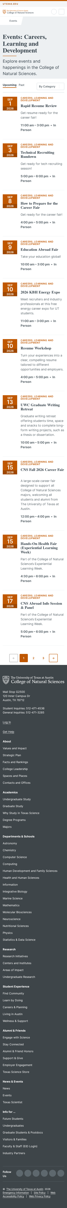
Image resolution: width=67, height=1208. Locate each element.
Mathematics (11, 905)
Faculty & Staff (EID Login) (20, 1146)
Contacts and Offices (16, 782)
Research (9, 949)
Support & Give (13, 1058)
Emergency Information (16, 1192)
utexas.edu (10, 4)
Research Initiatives (15, 956)
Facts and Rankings (15, 762)
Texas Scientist (12, 1102)
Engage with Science (16, 1037)
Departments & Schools (19, 836)
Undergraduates (13, 1125)
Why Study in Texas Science (21, 813)
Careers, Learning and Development (37, 99)
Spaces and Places (15, 776)
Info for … (9, 1112)
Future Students (13, 1118)
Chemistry (9, 850)
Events (13, 20)
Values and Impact (15, 748)
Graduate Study (13, 806)
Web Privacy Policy (40, 1196)
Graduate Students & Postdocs (23, 1132)
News (6, 1088)
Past (21, 85)
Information (10, 884)
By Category (47, 86)
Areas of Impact (13, 970)
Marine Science (13, 898)
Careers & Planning (15, 1007)
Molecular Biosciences (17, 912)
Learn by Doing (13, 1000)
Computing (10, 864)
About (7, 741)
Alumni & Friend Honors (18, 1051)
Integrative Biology (15, 891)
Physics (8, 932)
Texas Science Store (16, 1072)
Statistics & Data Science (19, 939)
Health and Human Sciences (21, 877)
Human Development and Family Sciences (30, 871)
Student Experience (16, 986)
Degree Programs (14, 820)
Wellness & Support (15, 1021)
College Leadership (15, 769)
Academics (10, 792)
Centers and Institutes (17, 963)
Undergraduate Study (17, 799)
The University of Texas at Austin (24, 1189)
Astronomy (10, 843)
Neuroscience (11, 919)
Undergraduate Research (19, 977)
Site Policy (40, 1192)
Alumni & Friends (14, 1030)
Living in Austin (13, 1014)
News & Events (13, 1081)
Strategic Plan (12, 755)
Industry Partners (14, 1153)
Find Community (13, 993)
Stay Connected (13, 1044)
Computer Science (15, 857)
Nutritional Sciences (16, 926)
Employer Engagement (17, 1065)
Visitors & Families (14, 1139)
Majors (7, 826)
